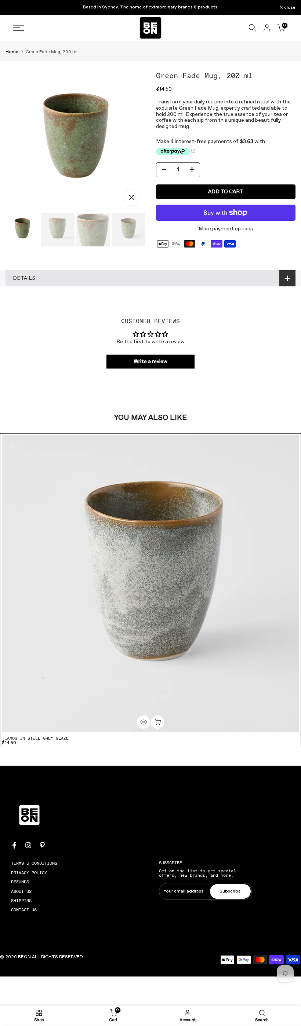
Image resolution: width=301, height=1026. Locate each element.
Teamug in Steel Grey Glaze (35, 738)
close (15, 8)
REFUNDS (20, 882)
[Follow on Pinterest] (42, 845)
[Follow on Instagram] (28, 845)
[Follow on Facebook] (14, 845)
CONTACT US (24, 910)
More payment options (226, 229)
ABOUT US (21, 891)
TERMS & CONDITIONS (34, 863)
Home (12, 52)
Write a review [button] (150, 361)
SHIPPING (21, 901)
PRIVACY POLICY (29, 873)
